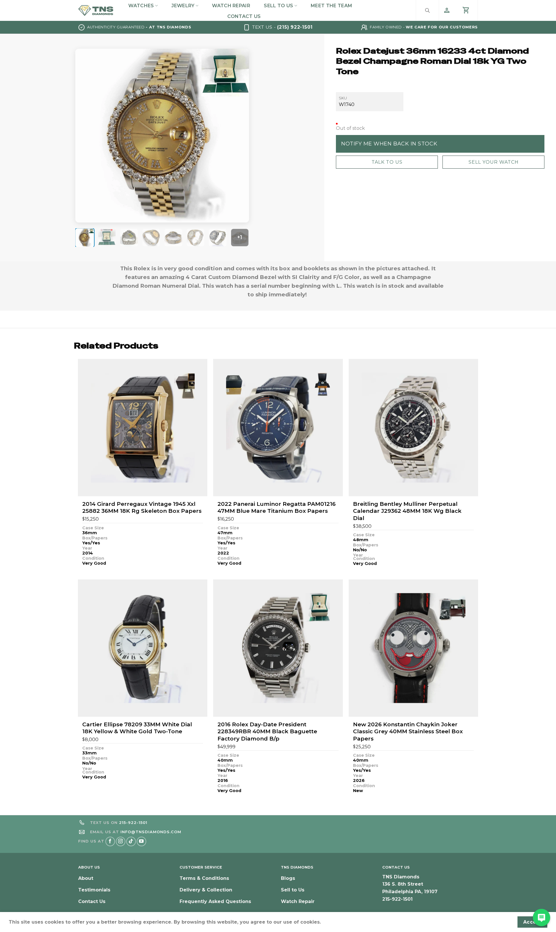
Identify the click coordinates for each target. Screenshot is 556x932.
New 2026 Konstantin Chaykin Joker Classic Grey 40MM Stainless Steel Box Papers (408, 731)
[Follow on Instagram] (120, 841)
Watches (141, 5)
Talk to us (387, 162)
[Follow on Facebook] (110, 841)
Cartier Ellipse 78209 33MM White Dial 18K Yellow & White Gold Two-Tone (137, 728)
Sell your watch (494, 162)
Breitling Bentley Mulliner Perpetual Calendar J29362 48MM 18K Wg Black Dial (407, 511)
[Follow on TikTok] (131, 841)
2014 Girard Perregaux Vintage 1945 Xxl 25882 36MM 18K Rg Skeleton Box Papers (142, 508)
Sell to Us (278, 5)
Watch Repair (231, 5)
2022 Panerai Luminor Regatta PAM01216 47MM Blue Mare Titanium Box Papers (276, 508)
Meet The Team (331, 5)
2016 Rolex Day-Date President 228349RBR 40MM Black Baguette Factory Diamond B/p (267, 731)
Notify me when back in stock (389, 143)
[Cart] (466, 10)
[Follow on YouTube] (141, 841)
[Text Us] (541, 917)
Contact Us (244, 16)
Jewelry (182, 5)
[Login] (447, 10)
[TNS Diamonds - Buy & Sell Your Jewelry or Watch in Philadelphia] (96, 10)
